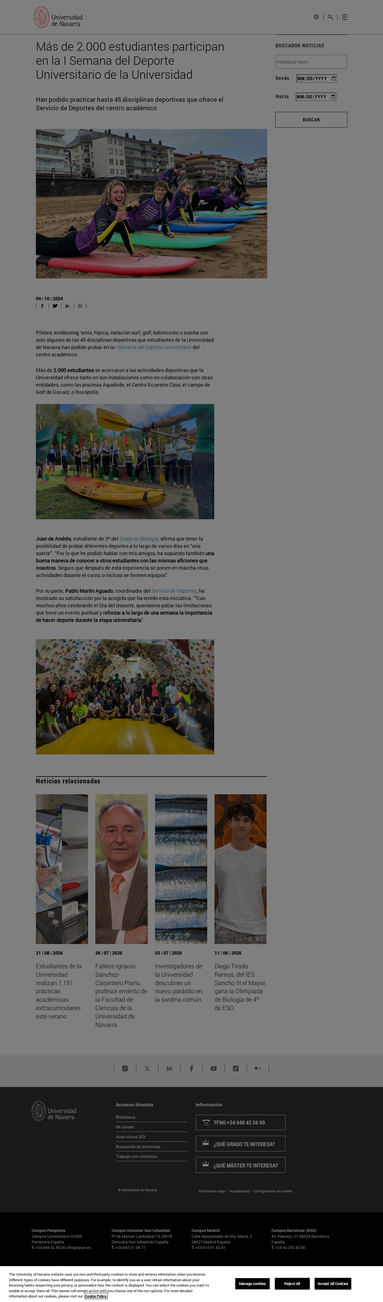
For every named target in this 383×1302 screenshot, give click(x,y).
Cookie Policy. (96, 1296)
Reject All (292, 1283)
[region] (191, 1284)
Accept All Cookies (333, 1283)
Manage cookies (252, 1283)
